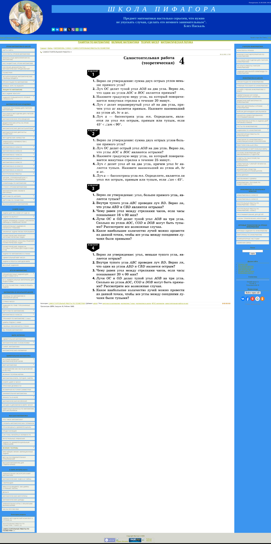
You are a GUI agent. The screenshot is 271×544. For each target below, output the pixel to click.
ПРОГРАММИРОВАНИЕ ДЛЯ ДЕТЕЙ (250, 214)
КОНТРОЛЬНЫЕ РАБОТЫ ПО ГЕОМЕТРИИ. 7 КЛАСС (14, 524)
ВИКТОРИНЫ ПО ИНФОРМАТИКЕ (249, 235)
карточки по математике (111, 303)
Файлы (50, 48)
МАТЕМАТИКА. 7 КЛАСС (63, 48)
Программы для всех (245, 268)
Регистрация (11, 37)
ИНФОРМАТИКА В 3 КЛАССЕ (247, 195)
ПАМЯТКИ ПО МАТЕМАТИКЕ (94, 42)
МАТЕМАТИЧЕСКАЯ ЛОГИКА (177, 42)
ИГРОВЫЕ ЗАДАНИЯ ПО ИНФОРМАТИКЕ (252, 231)
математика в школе (143, 303)
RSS (269, 37)
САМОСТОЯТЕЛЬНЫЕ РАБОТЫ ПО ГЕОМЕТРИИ (91, 48)
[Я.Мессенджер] (53, 29)
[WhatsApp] (77, 29)
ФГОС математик (158, 303)
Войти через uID (253, 293)
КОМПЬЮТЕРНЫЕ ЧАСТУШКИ (248, 239)
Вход (18, 37)
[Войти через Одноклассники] (262, 299)
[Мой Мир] (81, 29)
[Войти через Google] (257, 298)
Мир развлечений (244, 269)
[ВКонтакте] (57, 29)
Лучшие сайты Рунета (246, 271)
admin (95, 303)
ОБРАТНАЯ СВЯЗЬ (244, 243)
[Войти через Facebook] (248, 299)
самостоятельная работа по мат (176, 303)
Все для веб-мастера (245, 266)
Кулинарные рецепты (245, 273)
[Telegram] (65, 29)
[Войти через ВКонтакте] (243, 299)
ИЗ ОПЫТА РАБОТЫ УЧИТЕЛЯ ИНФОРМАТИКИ (248, 66)
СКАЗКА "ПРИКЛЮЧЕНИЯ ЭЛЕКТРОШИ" (252, 218)
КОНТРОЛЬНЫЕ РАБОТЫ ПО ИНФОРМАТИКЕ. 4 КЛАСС (248, 209)
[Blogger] (85, 29)
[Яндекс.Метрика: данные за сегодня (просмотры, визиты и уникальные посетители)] (122, 540)
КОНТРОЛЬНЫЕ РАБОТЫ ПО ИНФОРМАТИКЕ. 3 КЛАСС (248, 204)
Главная (2, 37)
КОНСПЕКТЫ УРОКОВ (245, 50)
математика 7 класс (128, 303)
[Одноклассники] (61, 29)
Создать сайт (243, 264)
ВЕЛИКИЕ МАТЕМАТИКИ (125, 42)
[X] (69, 29)
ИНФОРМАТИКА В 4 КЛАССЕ (247, 199)
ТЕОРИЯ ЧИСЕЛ (150, 42)
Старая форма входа (252, 304)
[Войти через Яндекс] (252, 299)
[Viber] (73, 29)
